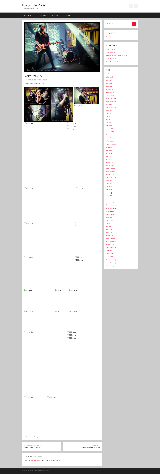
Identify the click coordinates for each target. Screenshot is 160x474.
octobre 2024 (110, 141)
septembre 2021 (111, 247)
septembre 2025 (111, 107)
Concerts (29, 437)
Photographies (27, 15)
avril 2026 (109, 86)
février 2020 (110, 257)
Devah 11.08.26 (110, 49)
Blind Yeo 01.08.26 (111, 58)
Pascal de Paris (33, 5)
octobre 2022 (110, 211)
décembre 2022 (111, 205)
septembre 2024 (111, 144)
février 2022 (110, 235)
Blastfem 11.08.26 (111, 52)
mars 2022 (109, 232)
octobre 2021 (110, 244)
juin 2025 (109, 116)
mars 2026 (109, 89)
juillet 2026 (109, 77)
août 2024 (109, 147)
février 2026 (110, 92)
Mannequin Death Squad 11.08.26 (116, 55)
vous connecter (37, 460)
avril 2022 (109, 229)
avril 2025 (109, 123)
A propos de (56, 15)
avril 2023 (109, 193)
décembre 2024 (111, 135)
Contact (68, 15)
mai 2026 (109, 83)
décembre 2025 (111, 98)
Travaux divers (42, 15)
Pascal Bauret (43, 80)
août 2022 (109, 217)
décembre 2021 (111, 238)
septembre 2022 (111, 214)
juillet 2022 (109, 220)
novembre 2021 (111, 241)
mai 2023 (109, 190)
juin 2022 (109, 223)
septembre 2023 (111, 177)
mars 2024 (109, 159)
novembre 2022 (111, 208)
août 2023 (109, 180)
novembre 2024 (111, 138)
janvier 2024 (110, 165)
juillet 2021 (109, 254)
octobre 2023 (110, 174)
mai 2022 (109, 226)
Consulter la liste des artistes (115, 37)
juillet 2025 (109, 113)
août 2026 (109, 74)
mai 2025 (109, 119)
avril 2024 (109, 156)
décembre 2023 (111, 168)
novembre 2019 (111, 263)
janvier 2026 (110, 95)
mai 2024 (109, 153)
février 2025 (110, 129)
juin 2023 (109, 187)
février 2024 (110, 162)
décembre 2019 (111, 260)
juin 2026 (109, 80)
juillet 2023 (109, 183)
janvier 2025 (110, 132)
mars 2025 (109, 126)
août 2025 (109, 110)
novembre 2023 (111, 171)
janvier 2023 (110, 202)
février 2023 (110, 199)
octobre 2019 (110, 266)
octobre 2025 (110, 104)
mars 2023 (109, 196)
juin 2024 (109, 150)
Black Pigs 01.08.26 (112, 61)
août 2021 (109, 251)
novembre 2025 (111, 101)
